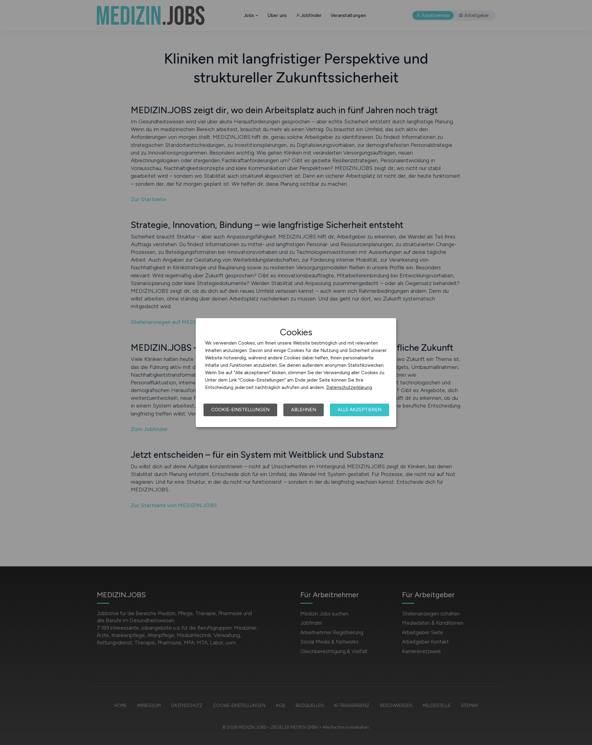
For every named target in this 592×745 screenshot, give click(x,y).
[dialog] (296, 372)
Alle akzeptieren (359, 409)
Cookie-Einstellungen (240, 409)
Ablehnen (303, 409)
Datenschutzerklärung (349, 387)
